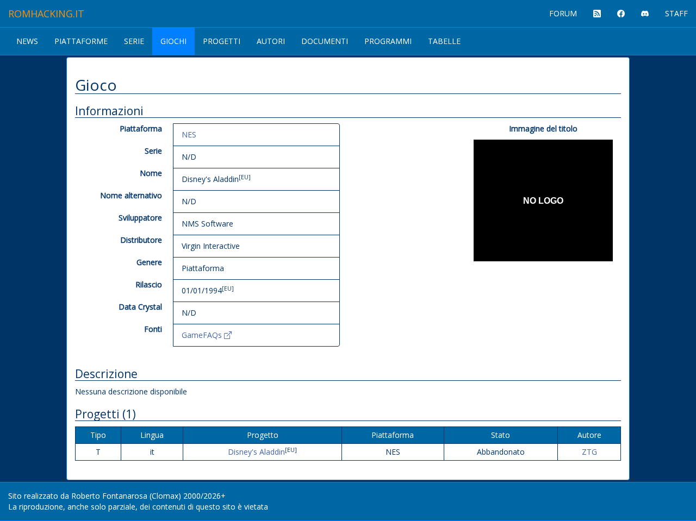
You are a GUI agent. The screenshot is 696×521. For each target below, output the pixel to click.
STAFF (676, 13)
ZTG (589, 452)
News (27, 41)
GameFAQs (203, 335)
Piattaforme (81, 41)
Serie (134, 41)
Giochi (173, 41)
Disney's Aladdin (256, 452)
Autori (271, 41)
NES (189, 134)
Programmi (388, 41)
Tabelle (444, 41)
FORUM (563, 13)
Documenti (324, 41)
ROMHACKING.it (46, 13)
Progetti (221, 41)
